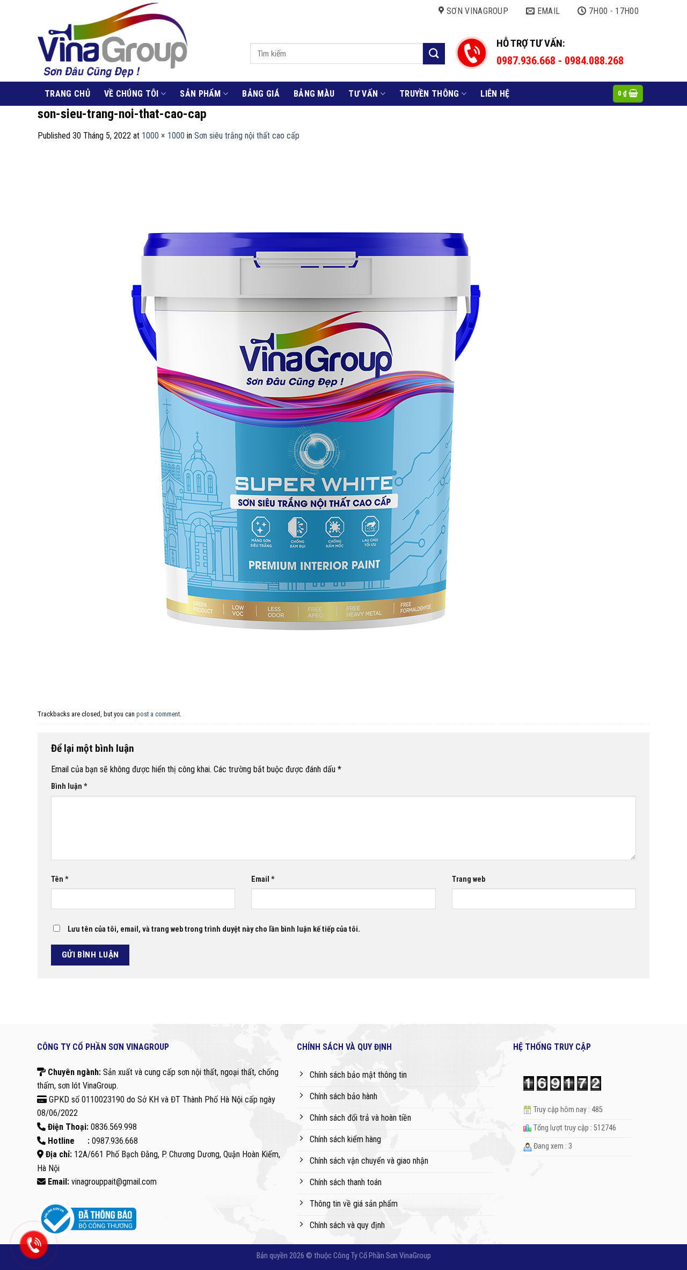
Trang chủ (67, 94)
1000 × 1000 (163, 135)
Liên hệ (494, 94)
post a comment (158, 714)
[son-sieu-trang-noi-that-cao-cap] (306, 423)
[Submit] (433, 53)
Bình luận (69, 786)
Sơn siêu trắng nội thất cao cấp (246, 135)
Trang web (468, 879)
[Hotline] (33, 1244)
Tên (60, 879)
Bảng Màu (314, 94)
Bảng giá (261, 94)
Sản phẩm (200, 94)
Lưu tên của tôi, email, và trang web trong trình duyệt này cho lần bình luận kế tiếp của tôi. (214, 929)
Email (263, 879)
